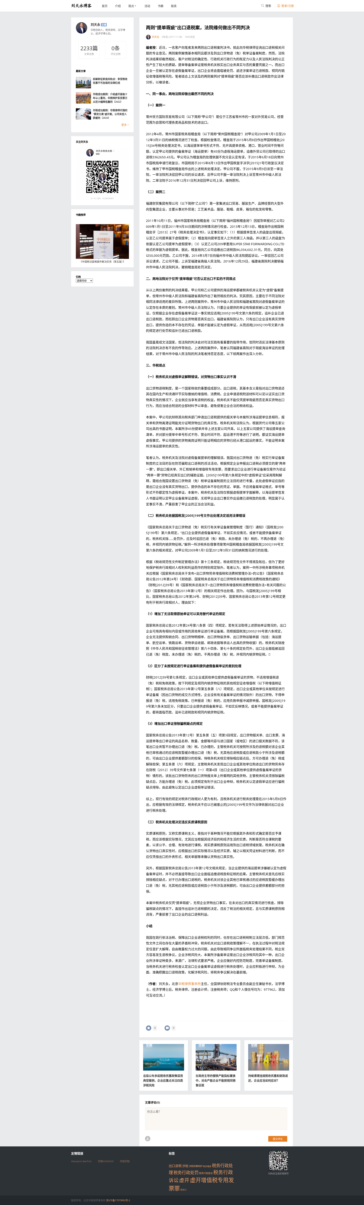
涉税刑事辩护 (195, 1166)
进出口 (183, 1189)
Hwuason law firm (81, 1161)
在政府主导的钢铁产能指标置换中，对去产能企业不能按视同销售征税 (215, 1080)
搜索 (268, 6)
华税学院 (125, 1161)
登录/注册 (287, 6)
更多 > (125, 124)
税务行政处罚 (185, 1172)
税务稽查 (207, 1166)
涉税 (185, 1166)
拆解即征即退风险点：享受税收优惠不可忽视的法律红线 (110, 80)
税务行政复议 (206, 1173)
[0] (148, 1028)
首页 (104, 6)
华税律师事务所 (189, 984)
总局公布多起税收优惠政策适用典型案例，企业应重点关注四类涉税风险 (163, 1080)
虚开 (184, 1180)
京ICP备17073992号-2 (118, 1200)
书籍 (160, 6)
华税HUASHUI (106, 1161)
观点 (131, 6)
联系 (174, 6)
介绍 (118, 6)
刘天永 (95, 24)
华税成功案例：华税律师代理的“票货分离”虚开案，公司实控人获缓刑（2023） (110, 113)
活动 (147, 6)
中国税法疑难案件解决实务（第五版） (102, 261)
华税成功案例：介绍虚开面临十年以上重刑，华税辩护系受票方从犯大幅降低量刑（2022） (110, 97)
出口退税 (175, 1166)
